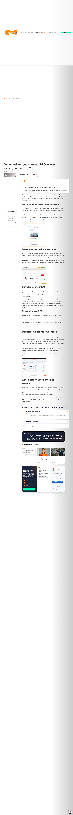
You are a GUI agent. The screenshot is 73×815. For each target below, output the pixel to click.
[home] (8, 32)
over (47, 32)
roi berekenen (37, 32)
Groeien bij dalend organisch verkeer (43, 471)
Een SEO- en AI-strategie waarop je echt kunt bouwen (43, 477)
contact (55, 32)
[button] (23, 32)
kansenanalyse (30, 32)
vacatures (51, 32)
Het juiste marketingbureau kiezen (43, 474)
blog (7, 98)
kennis (42, 32)
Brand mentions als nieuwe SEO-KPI (43, 484)
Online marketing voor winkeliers (42, 479)
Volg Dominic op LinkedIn (58, 481)
